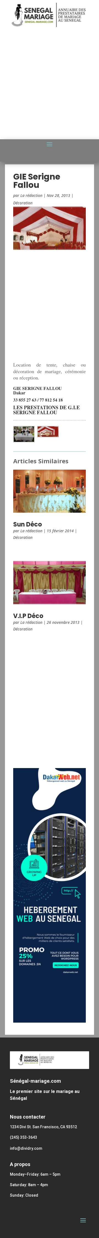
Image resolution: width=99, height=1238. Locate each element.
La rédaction (31, 195)
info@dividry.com (26, 1148)
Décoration (22, 202)
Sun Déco (27, 524)
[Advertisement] (49, 85)
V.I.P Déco (28, 616)
